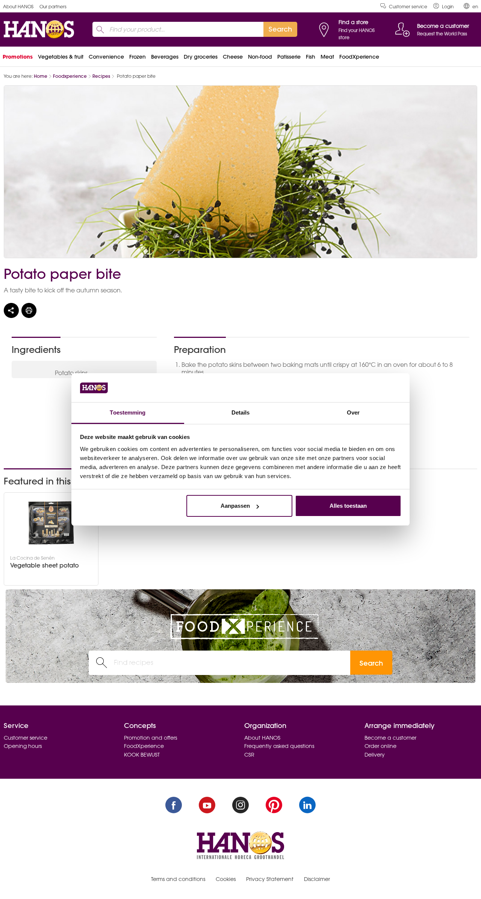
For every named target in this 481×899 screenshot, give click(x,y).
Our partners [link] (53, 6)
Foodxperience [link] (70, 76)
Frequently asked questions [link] (279, 746)
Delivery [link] (375, 754)
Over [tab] (353, 412)
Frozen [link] (137, 57)
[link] (443, 6)
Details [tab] (240, 412)
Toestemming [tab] (127, 412)
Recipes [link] (101, 76)
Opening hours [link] (23, 746)
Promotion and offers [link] (150, 738)
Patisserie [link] (289, 57)
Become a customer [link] (390, 738)
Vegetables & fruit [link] (60, 57)
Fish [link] (310, 57)
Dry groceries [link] (201, 57)
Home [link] (40, 76)
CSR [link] (249, 754)
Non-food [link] (260, 57)
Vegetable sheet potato (44, 565)
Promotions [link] (18, 57)
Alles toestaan (348, 505)
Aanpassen (235, 505)
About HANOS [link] (18, 6)
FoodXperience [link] (359, 57)
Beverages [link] (164, 57)
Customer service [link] (408, 6)
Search (371, 663)
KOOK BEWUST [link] (142, 754)
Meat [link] (327, 57)
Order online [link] (380, 746)
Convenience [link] (106, 57)
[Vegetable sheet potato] (51, 523)
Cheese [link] (233, 57)
